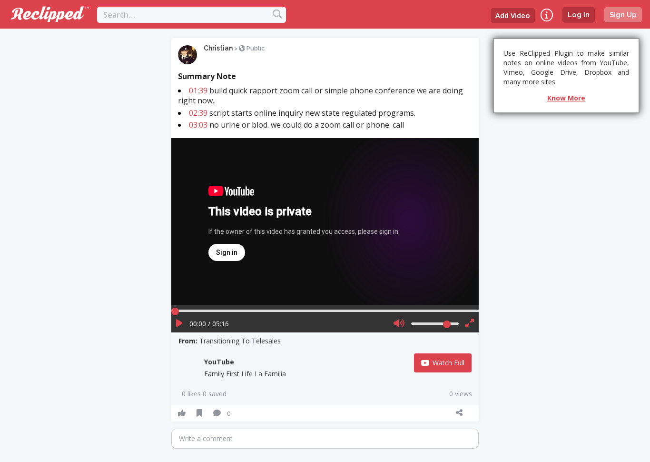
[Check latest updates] (547, 15)
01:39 (198, 90)
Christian (218, 48)
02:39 (198, 113)
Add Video (512, 15)
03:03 (198, 125)
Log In (579, 14)
